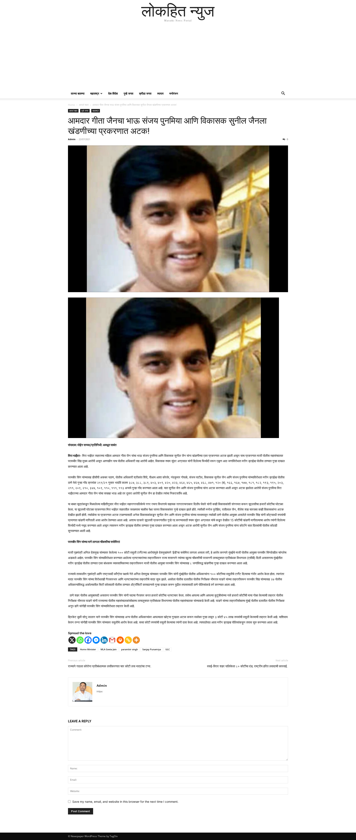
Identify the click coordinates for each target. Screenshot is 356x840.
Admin (71, 139)
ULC (167, 649)
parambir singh (129, 649)
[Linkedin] (104, 640)
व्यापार (160, 93)
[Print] (120, 640)
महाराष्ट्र (94, 93)
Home (71, 105)
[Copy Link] (128, 640)
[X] (72, 640)
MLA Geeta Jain (109, 649)
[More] (136, 640)
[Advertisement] (178, 58)
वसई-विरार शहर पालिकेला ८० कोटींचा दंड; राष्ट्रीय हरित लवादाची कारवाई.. (247, 666)
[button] (283, 94)
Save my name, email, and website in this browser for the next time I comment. (125, 801)
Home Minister (88, 649)
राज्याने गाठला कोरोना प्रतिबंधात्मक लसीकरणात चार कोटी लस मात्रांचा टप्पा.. (109, 666)
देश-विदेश (113, 93)
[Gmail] (112, 640)
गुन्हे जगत (128, 93)
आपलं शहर (84, 105)
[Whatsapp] (80, 640)
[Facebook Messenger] (96, 640)
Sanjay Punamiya (151, 649)
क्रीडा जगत (145, 93)
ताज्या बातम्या (77, 93)
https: (100, 691)
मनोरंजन (173, 93)
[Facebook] (88, 640)
